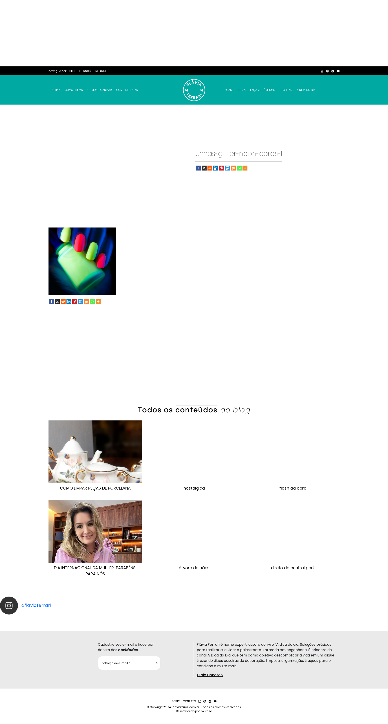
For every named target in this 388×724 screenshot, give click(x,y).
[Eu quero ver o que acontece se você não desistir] (170, 618)
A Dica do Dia (306, 90)
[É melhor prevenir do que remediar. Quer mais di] (24, 618)
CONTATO (189, 701)
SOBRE (176, 701)
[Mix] (233, 168)
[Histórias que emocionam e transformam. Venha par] (218, 618)
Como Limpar (74, 90)
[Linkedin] (215, 168)
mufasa (206, 711)
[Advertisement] (194, 33)
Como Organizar (100, 90)
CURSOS (85, 71)
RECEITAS (286, 90)
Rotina (55, 90)
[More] (244, 168)
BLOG (73, 71)
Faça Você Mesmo (262, 90)
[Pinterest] (221, 168)
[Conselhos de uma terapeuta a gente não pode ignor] (266, 618)
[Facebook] (198, 168)
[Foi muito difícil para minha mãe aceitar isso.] (121, 618)
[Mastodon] (227, 168)
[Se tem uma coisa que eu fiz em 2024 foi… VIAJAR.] (72, 618)
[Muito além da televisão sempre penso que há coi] (364, 618)
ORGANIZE (100, 71)
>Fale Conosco (210, 675)
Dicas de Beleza (235, 90)
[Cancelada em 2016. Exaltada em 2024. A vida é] (315, 618)
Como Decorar (127, 90)
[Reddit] (209, 168)
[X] (204, 168)
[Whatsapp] (239, 168)
